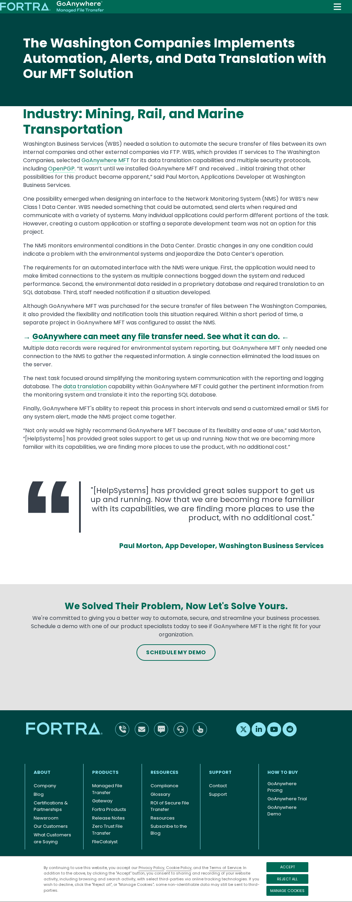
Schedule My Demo (176, 652)
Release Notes (108, 818)
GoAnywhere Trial (287, 798)
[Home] (52, 7)
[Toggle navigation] (337, 6)
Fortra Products (109, 809)
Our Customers (51, 826)
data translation (85, 386)
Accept (287, 867)
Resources (164, 772)
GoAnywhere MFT (105, 160)
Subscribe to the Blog (169, 829)
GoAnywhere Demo (282, 810)
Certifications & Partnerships (51, 806)
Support (220, 772)
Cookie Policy (178, 867)
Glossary (160, 794)
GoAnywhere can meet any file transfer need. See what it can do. (156, 336)
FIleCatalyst (105, 841)
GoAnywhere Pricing (282, 787)
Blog (39, 794)
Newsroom (46, 818)
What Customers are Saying (52, 838)
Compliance (164, 785)
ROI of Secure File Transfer (170, 806)
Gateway (102, 801)
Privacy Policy (151, 867)
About (42, 772)
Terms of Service (225, 867)
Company (45, 785)
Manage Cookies (287, 890)
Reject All (287, 879)
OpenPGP (61, 168)
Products (105, 772)
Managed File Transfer (107, 789)
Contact (218, 785)
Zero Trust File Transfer (107, 829)
